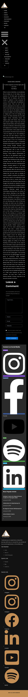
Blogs (5, 23)
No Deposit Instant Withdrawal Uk (12, 508)
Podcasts (6, 21)
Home (5, 10)
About (5, 12)
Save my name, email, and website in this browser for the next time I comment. (14, 333)
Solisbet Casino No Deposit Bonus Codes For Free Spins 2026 (12, 497)
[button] (5, 38)
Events (6, 14)
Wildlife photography (7, 18)
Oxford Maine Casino (9, 514)
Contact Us (6, 26)
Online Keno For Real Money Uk (11, 503)
